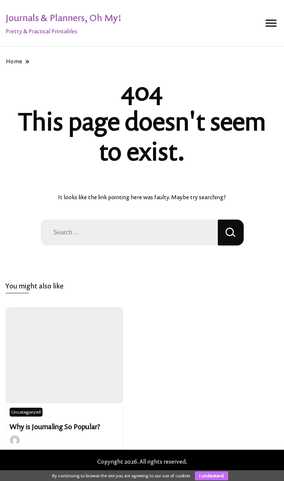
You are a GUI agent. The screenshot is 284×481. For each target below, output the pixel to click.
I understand (211, 475)
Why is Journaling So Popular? (55, 426)
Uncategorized (26, 412)
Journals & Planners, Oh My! (64, 17)
